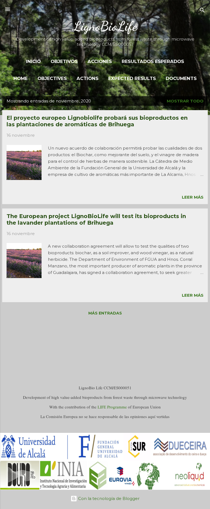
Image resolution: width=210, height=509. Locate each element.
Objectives (52, 78)
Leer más (192, 197)
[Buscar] (202, 11)
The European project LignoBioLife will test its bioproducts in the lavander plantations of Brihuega (96, 219)
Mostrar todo (185, 101)
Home (20, 78)
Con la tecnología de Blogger (108, 498)
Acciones (100, 61)
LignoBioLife (105, 26)
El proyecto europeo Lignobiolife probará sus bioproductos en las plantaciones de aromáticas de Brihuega (97, 121)
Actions (87, 78)
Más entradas (105, 313)
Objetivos (64, 61)
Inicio (33, 61)
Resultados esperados (153, 61)
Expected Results (132, 78)
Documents (181, 78)
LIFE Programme (112, 407)
